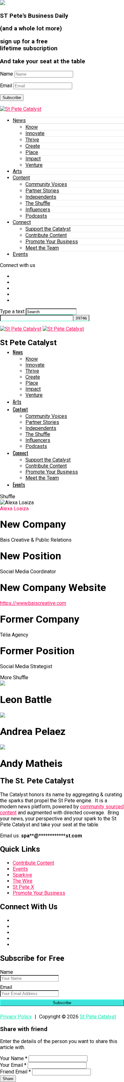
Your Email (13, 1065)
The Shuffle (37, 203)
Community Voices (46, 184)
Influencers (37, 210)
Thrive (32, 140)
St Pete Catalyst (98, 1017)
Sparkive (22, 875)
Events (20, 254)
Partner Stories (42, 191)
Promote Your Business (51, 242)
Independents (40, 197)
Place (31, 152)
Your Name (13, 1058)
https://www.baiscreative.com (33, 603)
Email (6, 86)
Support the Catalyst (48, 229)
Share (8, 1078)
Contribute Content (46, 235)
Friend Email (15, 1072)
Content (21, 178)
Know (31, 127)
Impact (33, 159)
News (19, 120)
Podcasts (36, 216)
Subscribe (12, 97)
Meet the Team (42, 248)
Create (32, 146)
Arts (17, 171)
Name (6, 74)
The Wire (22, 881)
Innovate (35, 133)
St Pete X (23, 887)
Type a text (12, 311)
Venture (34, 165)
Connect (22, 222)
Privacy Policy (16, 1017)
